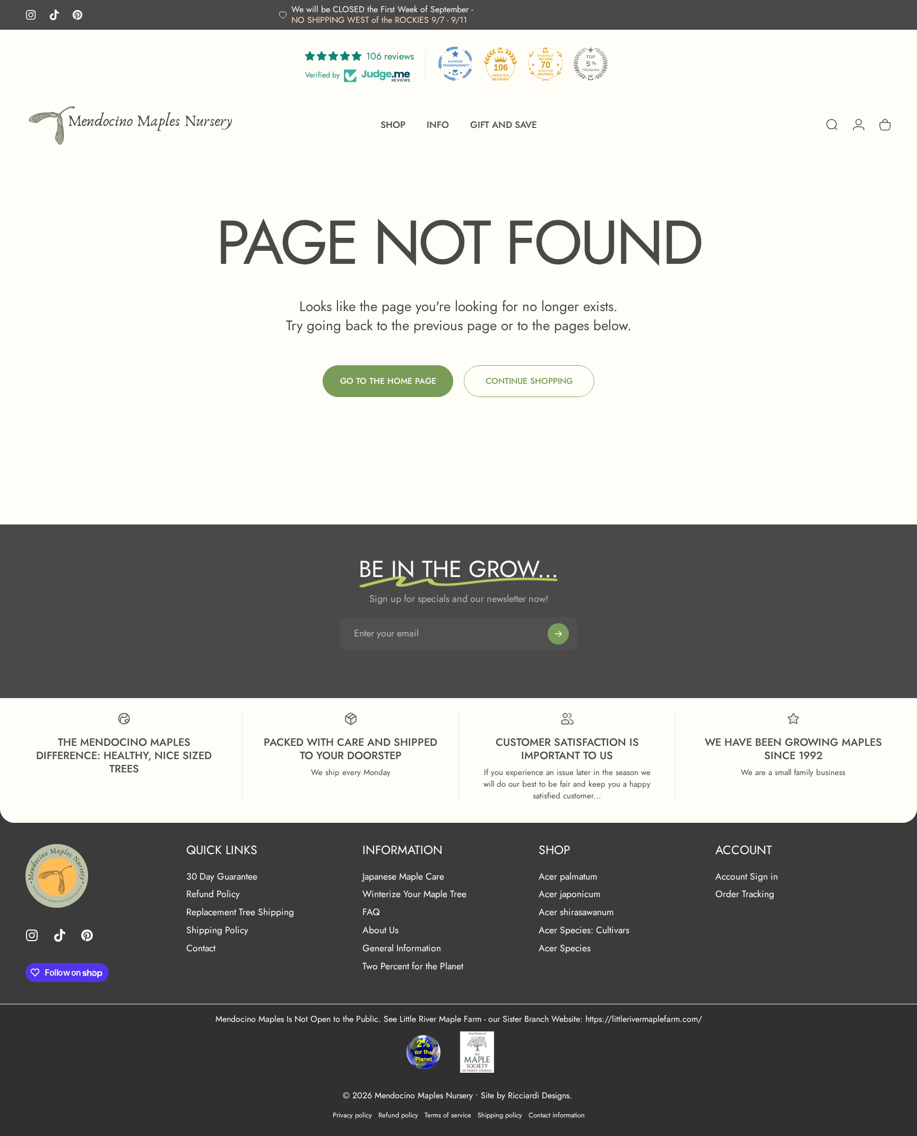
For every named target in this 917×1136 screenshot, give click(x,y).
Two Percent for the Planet (412, 967)
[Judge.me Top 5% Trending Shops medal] (591, 64)
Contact (200, 948)
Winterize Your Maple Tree (414, 894)
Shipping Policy (217, 930)
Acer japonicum (570, 894)
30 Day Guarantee (221, 877)
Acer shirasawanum (576, 912)
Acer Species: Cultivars (584, 930)
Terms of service (448, 1114)
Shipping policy (500, 1114)
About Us (380, 930)
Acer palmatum (568, 877)
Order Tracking (744, 894)
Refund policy (398, 1114)
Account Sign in (746, 877)
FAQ (371, 912)
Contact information (557, 1114)
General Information (401, 948)
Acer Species (565, 948)
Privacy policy (352, 1114)
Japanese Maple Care (403, 877)
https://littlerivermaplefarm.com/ (643, 1019)
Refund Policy (213, 894)
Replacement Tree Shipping (240, 912)
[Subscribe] (558, 633)
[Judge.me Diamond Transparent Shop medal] (455, 64)
